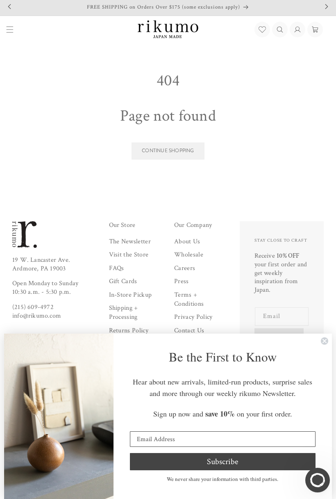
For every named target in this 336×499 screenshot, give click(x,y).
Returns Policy (128, 330)
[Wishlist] (262, 29)
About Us (187, 241)
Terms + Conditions (189, 299)
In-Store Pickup (130, 295)
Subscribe (222, 461)
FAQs (116, 268)
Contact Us (189, 330)
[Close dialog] (324, 341)
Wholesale (188, 254)
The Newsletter (130, 241)
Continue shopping (168, 150)
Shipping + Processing (123, 312)
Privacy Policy (193, 317)
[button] (280, 29)
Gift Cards (123, 281)
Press (181, 281)
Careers (184, 268)
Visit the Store (129, 254)
